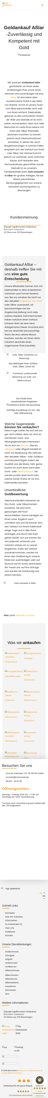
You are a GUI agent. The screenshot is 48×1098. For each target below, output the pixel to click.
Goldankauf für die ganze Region (18, 1086)
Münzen (25, 445)
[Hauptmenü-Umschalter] (42, 5)
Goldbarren (10, 700)
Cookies (4, 1073)
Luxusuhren (29, 741)
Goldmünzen (29, 680)
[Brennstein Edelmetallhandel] (7, 5)
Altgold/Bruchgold (13, 676)
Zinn (26, 758)
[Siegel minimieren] (46, 1079)
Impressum (36, 1070)
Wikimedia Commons (25, 615)
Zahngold (10, 449)
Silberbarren (29, 721)
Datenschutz (24, 1070)
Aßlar (13, 97)
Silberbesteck (11, 741)
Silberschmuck (25, 471)
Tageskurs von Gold (31, 300)
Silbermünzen (11, 717)
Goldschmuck (11, 662)
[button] (37, 896)
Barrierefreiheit (15, 1073)
